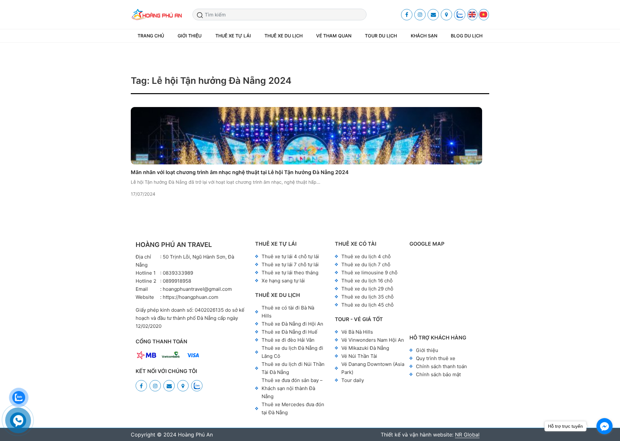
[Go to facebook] (604, 426)
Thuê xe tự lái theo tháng (290, 273)
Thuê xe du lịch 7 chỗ (365, 264)
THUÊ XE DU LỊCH (283, 35)
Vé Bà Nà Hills (357, 332)
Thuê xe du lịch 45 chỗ (367, 305)
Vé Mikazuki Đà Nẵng (365, 348)
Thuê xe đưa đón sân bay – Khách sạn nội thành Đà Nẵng (292, 388)
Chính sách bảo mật (438, 374)
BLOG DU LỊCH (466, 35)
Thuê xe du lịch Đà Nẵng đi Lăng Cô (292, 352)
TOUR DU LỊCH (381, 35)
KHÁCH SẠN (424, 35)
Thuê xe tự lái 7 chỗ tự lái (290, 264)
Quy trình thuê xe (435, 358)
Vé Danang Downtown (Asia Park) (372, 368)
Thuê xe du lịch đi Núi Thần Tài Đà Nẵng (293, 368)
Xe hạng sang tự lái (283, 281)
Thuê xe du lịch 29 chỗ (367, 289)
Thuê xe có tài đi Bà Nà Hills (288, 312)
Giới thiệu (427, 350)
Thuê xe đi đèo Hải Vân (288, 340)
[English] (472, 14)
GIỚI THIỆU (190, 35)
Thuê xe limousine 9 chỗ (369, 273)
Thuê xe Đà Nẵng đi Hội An (292, 324)
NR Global (467, 434)
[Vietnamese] (484, 14)
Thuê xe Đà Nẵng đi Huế (289, 332)
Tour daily (352, 380)
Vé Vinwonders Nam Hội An (372, 340)
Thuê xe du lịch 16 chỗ (367, 281)
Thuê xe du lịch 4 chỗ (366, 256)
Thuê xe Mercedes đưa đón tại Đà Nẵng (293, 408)
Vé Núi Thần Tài (359, 356)
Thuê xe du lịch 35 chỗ (367, 297)
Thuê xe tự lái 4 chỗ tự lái (290, 256)
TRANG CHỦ (151, 35)
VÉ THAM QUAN (333, 35)
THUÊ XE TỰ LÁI (233, 35)
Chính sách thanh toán (441, 366)
